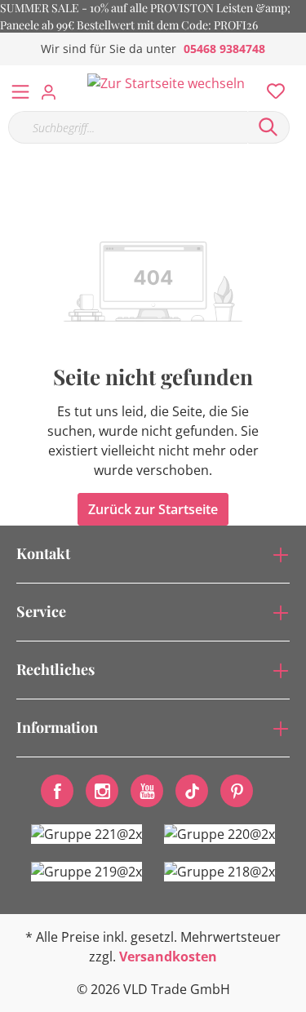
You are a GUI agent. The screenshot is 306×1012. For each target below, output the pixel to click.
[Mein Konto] (53, 87)
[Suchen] (268, 127)
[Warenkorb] (297, 73)
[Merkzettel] (271, 87)
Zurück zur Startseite (153, 509)
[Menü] (20, 88)
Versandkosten (168, 956)
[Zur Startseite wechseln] (166, 82)
